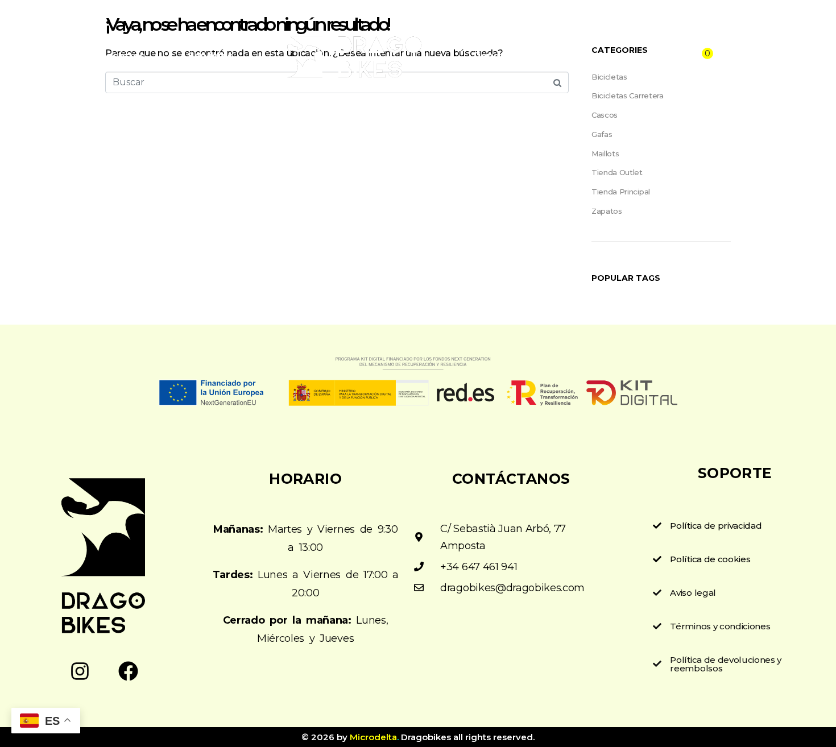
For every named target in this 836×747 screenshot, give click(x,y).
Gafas (601, 134)
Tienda (488, 55)
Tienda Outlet (617, 172)
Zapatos (606, 210)
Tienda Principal (620, 191)
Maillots (605, 153)
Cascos (604, 114)
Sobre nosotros (107, 55)
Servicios (210, 55)
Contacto (578, 55)
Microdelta (373, 737)
